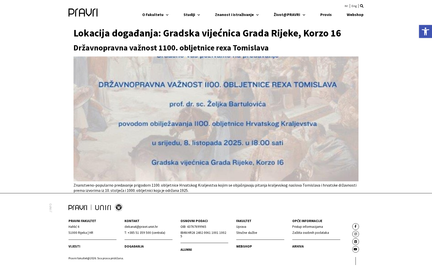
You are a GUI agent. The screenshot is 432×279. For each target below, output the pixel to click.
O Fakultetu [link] (153, 14)
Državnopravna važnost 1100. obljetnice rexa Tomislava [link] (171, 48)
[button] (362, 6)
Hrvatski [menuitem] (346, 6)
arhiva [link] (298, 246)
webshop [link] (244, 246)
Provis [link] (326, 14)
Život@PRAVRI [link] (287, 14)
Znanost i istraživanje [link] (234, 14)
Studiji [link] (189, 14)
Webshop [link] (355, 14)
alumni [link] (186, 250)
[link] (425, 31)
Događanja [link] (134, 246)
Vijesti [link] (74, 246)
